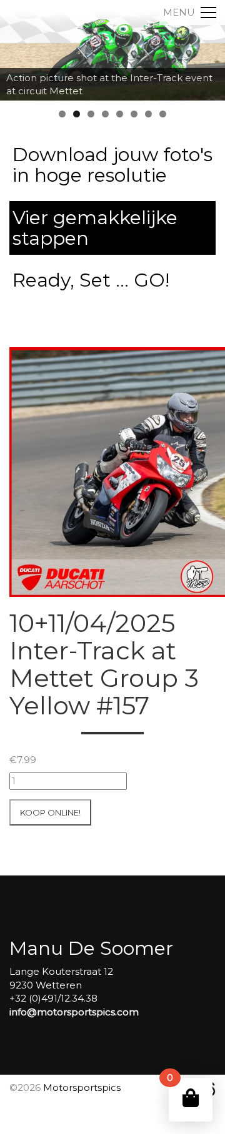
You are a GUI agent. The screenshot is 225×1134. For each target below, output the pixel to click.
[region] (112, 50)
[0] (190, 1098)
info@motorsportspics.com (74, 1012)
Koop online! (50, 812)
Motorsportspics (82, 1087)
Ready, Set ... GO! (90, 280)
